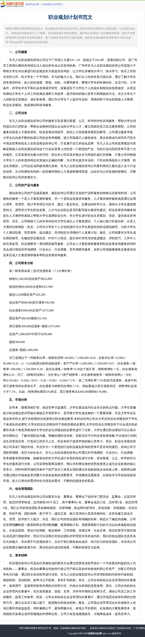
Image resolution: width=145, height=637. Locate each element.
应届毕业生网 (32, 4)
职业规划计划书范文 (52, 4)
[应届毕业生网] (12, 4)
